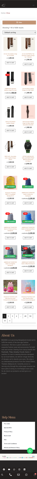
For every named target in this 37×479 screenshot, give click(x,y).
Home (3, 13)
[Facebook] (4, 469)
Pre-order (7, 423)
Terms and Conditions (10, 443)
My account (7, 435)
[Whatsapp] (14, 469)
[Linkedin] (24, 469)
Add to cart (10, 62)
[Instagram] (19, 469)
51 (5, 321)
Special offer (8, 427)
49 (25, 316)
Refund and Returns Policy (11, 447)
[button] (33, 5)
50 (30, 316)
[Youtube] (9, 469)
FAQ (5, 439)
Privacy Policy (8, 431)
